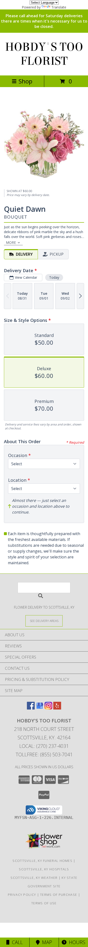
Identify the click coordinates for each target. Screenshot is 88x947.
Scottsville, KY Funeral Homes (42, 860)
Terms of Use (44, 903)
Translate (58, 7)
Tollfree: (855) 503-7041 (44, 754)
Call (16, 942)
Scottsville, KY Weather (34, 877)
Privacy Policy (22, 894)
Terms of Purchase (58, 894)
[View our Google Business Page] (40, 708)
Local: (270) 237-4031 (44, 746)
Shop (25, 81)
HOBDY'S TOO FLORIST (44, 54)
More (11, 242)
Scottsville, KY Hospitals (44, 869)
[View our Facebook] (31, 708)
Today (54, 277)
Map (46, 942)
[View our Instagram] (48, 708)
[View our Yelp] (57, 708)
